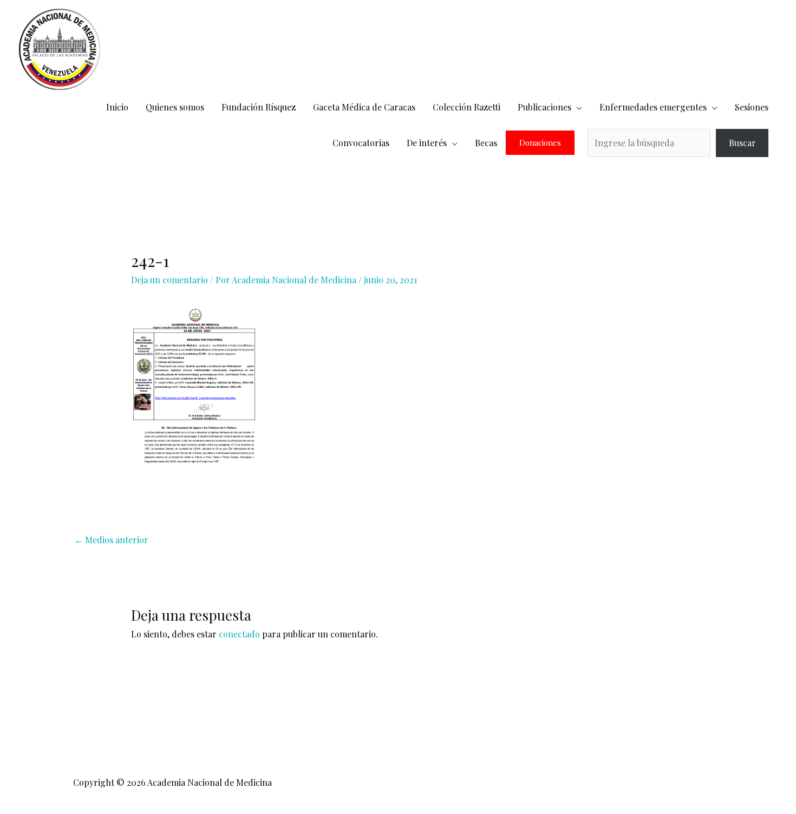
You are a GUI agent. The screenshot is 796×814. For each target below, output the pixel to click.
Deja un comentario (169, 279)
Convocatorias (360, 142)
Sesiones (751, 107)
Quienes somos (175, 107)
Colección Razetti (466, 107)
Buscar (742, 142)
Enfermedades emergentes (653, 107)
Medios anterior (111, 539)
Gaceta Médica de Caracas (364, 107)
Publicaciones (544, 107)
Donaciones (540, 143)
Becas (486, 142)
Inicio (117, 107)
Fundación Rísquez (258, 107)
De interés (427, 142)
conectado (239, 634)
